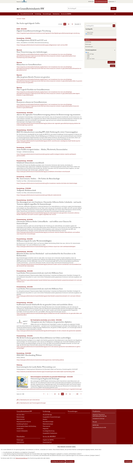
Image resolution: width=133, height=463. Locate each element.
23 (66, 394)
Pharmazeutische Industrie (24, 421)
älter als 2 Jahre (91, 58)
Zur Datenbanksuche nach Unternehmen (29, 399)
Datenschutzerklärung (21, 458)
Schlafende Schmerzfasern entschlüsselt (30, 163)
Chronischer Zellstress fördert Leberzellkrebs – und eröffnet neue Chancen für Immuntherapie (44, 223)
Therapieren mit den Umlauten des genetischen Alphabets (51, 322)
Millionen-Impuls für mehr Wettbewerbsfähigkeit (34, 241)
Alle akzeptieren (70, 461)
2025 (88, 57)
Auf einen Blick (20, 414)
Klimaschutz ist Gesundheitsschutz (29, 65)
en (115, 14)
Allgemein (87, 39)
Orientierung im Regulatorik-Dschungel (45, 379)
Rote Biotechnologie (48, 421)
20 (54, 394)
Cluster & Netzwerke (22, 431)
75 (73, 24)
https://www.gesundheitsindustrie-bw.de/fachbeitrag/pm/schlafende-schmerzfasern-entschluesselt (43, 171)
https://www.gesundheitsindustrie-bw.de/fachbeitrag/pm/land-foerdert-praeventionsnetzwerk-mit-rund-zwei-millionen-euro (49, 296)
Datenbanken (56, 14)
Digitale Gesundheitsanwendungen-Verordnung (34, 31)
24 (70, 394)
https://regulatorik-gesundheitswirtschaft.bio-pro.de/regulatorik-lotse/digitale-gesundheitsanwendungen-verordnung (48, 33)
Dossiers (45, 419)
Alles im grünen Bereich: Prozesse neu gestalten (33, 77)
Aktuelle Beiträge (47, 414)
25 (65, 24)
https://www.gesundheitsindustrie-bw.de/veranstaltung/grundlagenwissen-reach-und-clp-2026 (42, 45)
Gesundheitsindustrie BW (101, 1)
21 (58, 394)
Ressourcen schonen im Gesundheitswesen (32, 102)
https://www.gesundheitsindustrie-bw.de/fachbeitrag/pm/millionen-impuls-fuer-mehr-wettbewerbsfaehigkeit (46, 246)
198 (77, 394)
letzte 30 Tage (90, 54)
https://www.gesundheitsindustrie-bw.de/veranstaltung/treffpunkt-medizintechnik (39, 195)
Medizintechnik (21, 419)
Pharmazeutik (46, 426)
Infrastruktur (20, 428)
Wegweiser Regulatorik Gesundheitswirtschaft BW (100, 415)
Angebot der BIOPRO (48, 440)
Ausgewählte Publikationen (50, 433)
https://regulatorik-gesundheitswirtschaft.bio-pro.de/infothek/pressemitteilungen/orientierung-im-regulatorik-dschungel (49, 389)
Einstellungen (128, 461)
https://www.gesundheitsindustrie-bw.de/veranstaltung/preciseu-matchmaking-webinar (40, 360)
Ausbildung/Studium (22, 424)
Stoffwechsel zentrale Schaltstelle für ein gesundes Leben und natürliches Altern (45, 305)
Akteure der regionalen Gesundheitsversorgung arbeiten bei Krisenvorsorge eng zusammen (48, 115)
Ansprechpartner (47, 442)
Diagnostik (45, 428)
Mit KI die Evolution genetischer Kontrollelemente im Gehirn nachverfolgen (44, 338)
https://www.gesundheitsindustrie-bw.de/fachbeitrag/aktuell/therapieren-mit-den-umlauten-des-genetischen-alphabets (49, 330)
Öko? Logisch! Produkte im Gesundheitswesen (33, 90)
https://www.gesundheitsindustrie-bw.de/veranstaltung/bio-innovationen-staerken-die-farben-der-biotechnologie (47, 183)
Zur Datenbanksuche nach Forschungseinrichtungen (32, 403)
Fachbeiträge (38, 14)
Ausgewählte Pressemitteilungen (51, 417)
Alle (88, 52)
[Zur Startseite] (31, 8)
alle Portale (89, 34)
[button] (114, 50)
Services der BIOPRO (66, 14)
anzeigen (112, 65)
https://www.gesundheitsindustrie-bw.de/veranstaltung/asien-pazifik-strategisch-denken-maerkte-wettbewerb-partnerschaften (46, 154)
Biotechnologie (20, 417)
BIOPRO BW (91, 1)
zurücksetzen (111, 62)
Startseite (19, 18)
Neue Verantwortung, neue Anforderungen (32, 52)
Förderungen (88, 44)
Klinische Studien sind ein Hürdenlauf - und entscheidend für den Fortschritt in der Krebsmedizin (46, 255)
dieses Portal (90, 32)
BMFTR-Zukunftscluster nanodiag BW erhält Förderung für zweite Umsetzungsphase (47, 132)
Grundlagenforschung (48, 431)
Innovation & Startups (98, 418)
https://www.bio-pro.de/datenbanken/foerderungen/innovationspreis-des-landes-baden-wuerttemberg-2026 (46, 371)
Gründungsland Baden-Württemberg (26, 426)
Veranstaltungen (47, 14)
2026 (88, 55)
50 (69, 24)
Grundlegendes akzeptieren (57, 461)
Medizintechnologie (48, 424)
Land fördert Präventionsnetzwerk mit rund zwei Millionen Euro (40, 273)
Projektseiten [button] (111, 1)
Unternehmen (20, 442)
